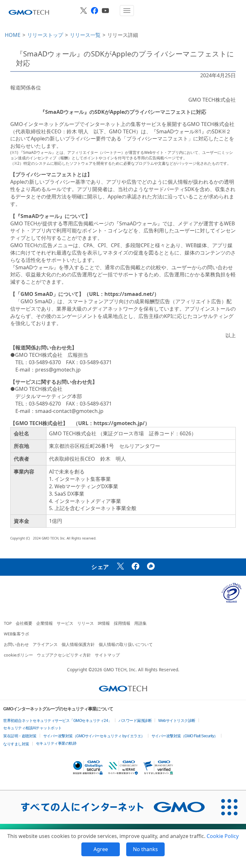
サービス (65, 623)
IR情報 (104, 623)
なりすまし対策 (16, 744)
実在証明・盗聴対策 (20, 736)
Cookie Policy (223, 836)
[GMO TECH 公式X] (83, 10)
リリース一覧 (85, 34)
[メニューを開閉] (127, 10)
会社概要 (24, 623)
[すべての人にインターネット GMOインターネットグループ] (106, 807)
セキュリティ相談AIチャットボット (32, 728)
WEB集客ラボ (16, 634)
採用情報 (122, 623)
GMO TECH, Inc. (120, 669)
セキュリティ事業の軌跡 (56, 743)
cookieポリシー (18, 655)
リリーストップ (45, 34)
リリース (85, 623)
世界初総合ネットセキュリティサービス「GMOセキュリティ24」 (57, 720)
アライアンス (45, 644)
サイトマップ (107, 655)
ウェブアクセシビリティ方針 (64, 655)
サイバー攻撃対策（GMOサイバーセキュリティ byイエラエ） (94, 736)
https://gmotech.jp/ (119, 423)
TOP (8, 623)
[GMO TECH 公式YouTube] (105, 10)
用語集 (140, 623)
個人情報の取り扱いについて (126, 644)
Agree (101, 849)
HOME (12, 34)
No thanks (145, 849)
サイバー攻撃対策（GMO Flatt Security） (185, 736)
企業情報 (44, 623)
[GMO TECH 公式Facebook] (94, 10)
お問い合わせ (16, 644)
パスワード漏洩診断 (135, 720)
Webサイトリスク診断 (176, 720)
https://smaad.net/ (129, 293)
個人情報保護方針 (78, 644)
